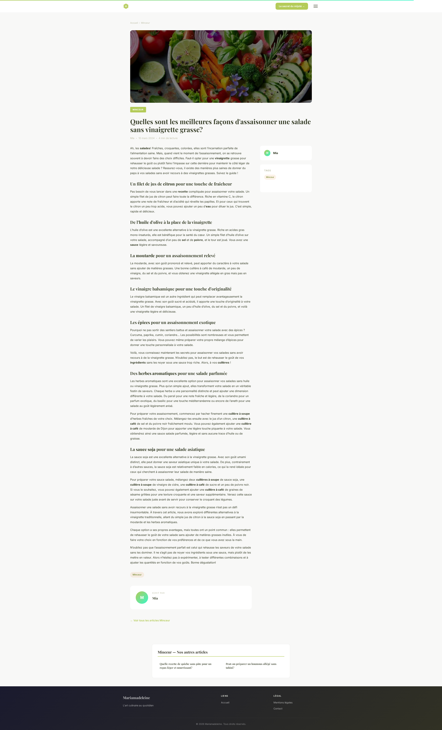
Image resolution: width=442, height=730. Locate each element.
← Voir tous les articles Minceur (150, 620)
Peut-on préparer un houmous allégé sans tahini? (251, 665)
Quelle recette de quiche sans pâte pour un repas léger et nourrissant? (185, 665)
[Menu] (315, 6)
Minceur (145, 22)
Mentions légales (282, 702)
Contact (277, 708)
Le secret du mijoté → (292, 6)
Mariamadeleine (136, 697)
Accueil (134, 22)
